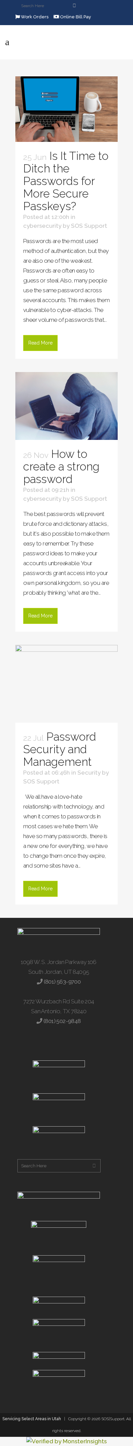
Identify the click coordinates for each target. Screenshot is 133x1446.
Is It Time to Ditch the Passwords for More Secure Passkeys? (65, 181)
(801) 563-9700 (61, 981)
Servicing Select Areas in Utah (31, 1418)
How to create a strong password (61, 466)
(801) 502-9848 (61, 1021)
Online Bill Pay (75, 16)
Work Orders (34, 16)
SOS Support (89, 225)
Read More (40, 343)
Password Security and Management (59, 749)
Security (89, 772)
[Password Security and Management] (66, 684)
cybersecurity (42, 225)
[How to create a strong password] (66, 406)
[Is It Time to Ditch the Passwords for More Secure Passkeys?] (66, 109)
